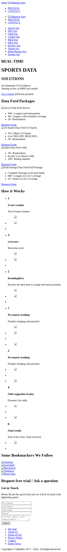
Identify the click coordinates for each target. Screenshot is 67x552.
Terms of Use (15, 534)
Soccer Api (13, 28)
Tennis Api (13, 48)
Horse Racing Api (17, 51)
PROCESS (13, 19)
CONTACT (14, 22)
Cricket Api (14, 36)
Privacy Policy (15, 537)
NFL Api (12, 31)
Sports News (14, 543)
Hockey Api (14, 45)
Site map (12, 529)
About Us (13, 532)
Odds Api (13, 34)
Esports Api (14, 54)
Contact (12, 540)
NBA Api (13, 42)
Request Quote (9, 124)
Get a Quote (7, 94)
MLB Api (13, 39)
